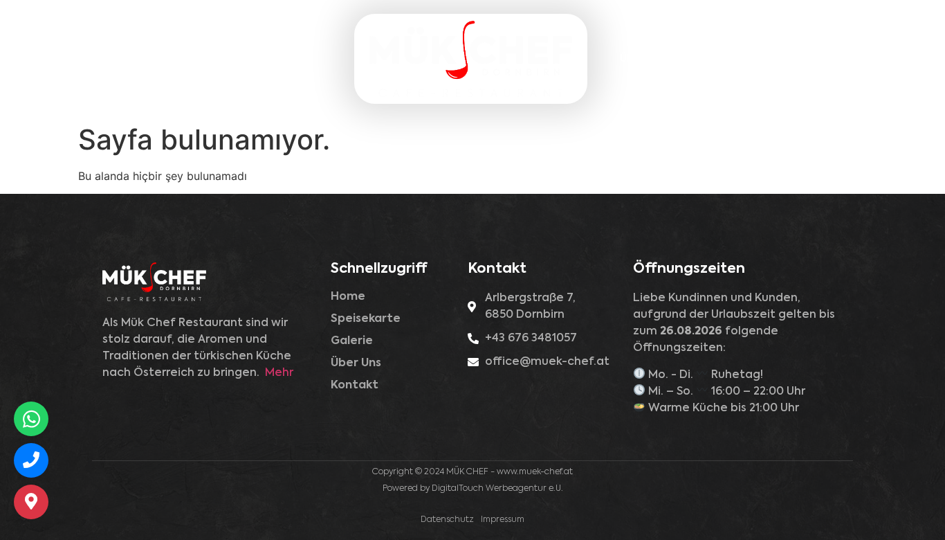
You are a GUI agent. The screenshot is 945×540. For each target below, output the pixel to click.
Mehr (279, 373)
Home (138, 52)
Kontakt (713, 59)
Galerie (290, 52)
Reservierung (797, 59)
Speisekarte (212, 52)
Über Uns (642, 59)
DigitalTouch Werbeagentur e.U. (497, 489)
